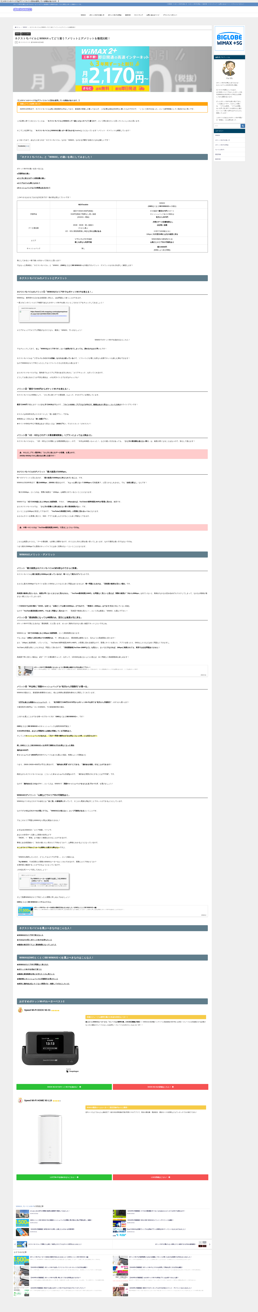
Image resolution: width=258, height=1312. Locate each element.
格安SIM (205, 4)
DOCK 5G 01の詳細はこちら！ (159, 1087)
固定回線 (218, 154)
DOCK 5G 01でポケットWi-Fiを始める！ (63, 1087)
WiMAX (170, 4)
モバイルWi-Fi (26, 33)
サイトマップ (213, 4)
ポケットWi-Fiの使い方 (180, 4)
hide (27, 146)
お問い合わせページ (224, 4)
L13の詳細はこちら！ (159, 1177)
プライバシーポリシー (238, 4)
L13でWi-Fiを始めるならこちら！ (63, 1177)
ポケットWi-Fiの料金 (194, 4)
